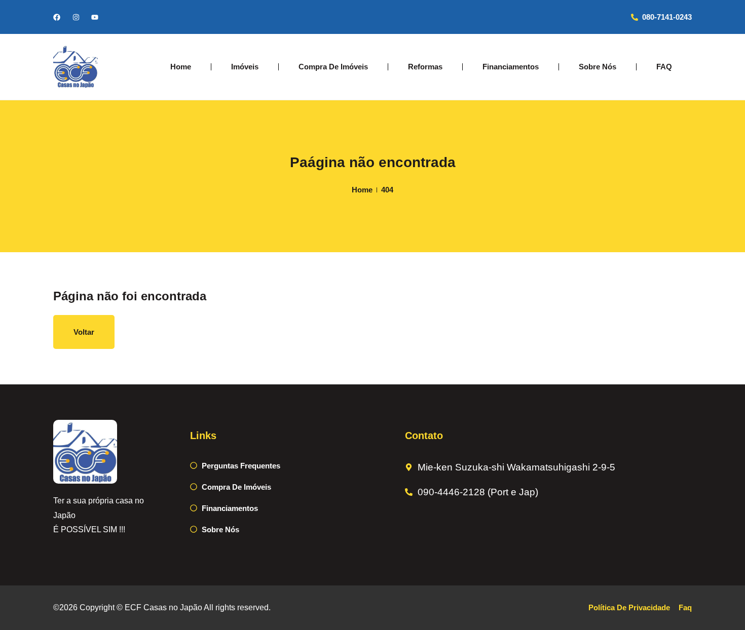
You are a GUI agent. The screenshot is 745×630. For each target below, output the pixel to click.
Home (180, 66)
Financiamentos (510, 66)
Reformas (425, 66)
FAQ (664, 66)
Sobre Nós (597, 66)
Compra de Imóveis (333, 66)
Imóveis (244, 66)
